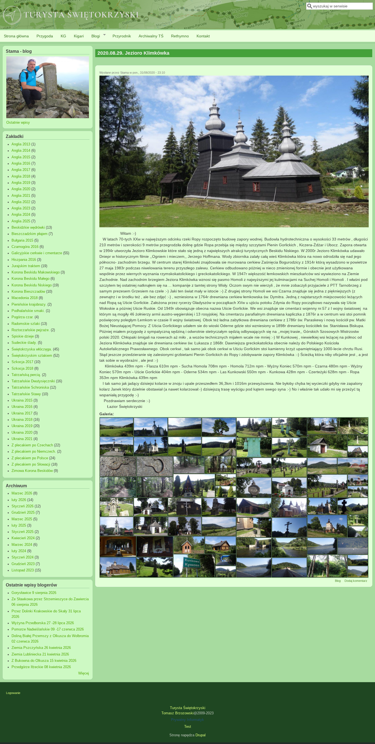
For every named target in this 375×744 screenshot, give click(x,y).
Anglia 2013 (21, 144)
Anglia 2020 (21, 189)
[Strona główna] (71, 25)
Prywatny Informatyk (187, 720)
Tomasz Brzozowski (177, 713)
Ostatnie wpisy (18, 123)
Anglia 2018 (21, 176)
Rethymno (180, 36)
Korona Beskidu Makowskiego (36, 272)
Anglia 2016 (21, 163)
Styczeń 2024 (22, 557)
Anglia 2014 (21, 151)
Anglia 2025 (21, 221)
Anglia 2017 (21, 170)
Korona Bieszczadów (28, 292)
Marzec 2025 (22, 519)
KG (63, 36)
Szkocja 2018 (22, 368)
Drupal (200, 735)
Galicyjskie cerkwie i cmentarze (37, 253)
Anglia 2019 (21, 183)
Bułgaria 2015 (22, 240)
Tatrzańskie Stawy (26, 394)
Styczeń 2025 (22, 532)
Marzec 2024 (22, 545)
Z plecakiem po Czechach (32, 445)
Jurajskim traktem (26, 266)
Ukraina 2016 (22, 407)
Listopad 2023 (23, 570)
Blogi (94, 36)
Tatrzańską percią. (26, 375)
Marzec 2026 (22, 493)
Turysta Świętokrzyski (187, 708)
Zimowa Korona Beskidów (32, 471)
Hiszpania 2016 (24, 260)
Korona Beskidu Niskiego (32, 285)
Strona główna (16, 36)
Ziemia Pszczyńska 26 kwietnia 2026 (41, 648)
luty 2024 (19, 551)
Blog (338, 580)
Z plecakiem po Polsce (30, 458)
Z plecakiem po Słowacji (31, 464)
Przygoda (45, 36)
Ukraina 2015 (22, 400)
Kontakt (203, 36)
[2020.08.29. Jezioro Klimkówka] (234, 226)
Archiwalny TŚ (151, 36)
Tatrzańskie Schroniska (30, 387)
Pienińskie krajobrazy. (29, 304)
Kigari (79, 36)
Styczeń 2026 (22, 506)
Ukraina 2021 (22, 439)
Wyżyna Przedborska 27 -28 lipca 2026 (43, 623)
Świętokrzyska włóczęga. (32, 349)
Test (187, 727)
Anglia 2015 (21, 157)
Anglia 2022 (21, 202)
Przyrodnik (122, 36)
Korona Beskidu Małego (30, 279)
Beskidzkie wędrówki (28, 227)
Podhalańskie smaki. (28, 311)
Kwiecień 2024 (23, 538)
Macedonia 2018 (25, 298)
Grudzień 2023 (23, 564)
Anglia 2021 (21, 196)
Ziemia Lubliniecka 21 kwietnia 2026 (40, 654)
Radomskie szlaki (26, 324)
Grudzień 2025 (23, 513)
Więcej (83, 673)
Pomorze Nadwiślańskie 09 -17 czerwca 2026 (48, 629)
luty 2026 (19, 500)
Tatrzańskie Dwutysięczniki (33, 381)
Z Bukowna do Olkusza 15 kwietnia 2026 (44, 661)
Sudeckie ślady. (24, 343)
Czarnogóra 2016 (25, 247)
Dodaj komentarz (356, 580)
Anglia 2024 (21, 215)
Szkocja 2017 (22, 362)
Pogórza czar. (22, 317)
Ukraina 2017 (22, 413)
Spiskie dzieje (23, 336)
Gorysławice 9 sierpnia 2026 (34, 593)
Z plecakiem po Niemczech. (34, 451)
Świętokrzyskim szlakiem (32, 356)
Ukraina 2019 (22, 426)
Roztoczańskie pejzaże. (31, 330)
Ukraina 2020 (22, 433)
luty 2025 (19, 525)
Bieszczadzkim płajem (29, 234)
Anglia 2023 (21, 208)
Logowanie (13, 693)
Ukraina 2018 (22, 420)
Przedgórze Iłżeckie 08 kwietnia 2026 (41, 667)
